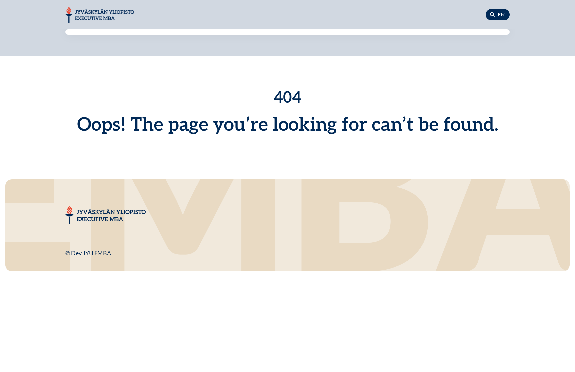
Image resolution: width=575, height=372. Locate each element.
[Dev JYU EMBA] (99, 15)
